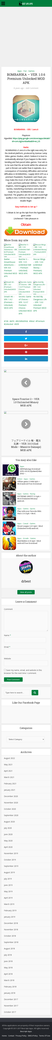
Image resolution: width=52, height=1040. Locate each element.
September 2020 (11, 815)
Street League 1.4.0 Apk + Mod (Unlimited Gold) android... (30, 527)
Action (19, 479)
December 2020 (11, 796)
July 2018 (8, 955)
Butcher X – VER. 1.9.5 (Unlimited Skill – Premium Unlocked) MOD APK (25, 266)
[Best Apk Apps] (26, 3)
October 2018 (10, 936)
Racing (32, 494)
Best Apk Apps (26, 1031)
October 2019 (10, 859)
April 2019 (8, 897)
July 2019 (8, 878)
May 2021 (8, 764)
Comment (8, 609)
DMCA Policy (33, 1035)
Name (7, 635)
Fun (25, 71)
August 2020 (9, 821)
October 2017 (10, 1012)
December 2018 (11, 923)
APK (12, 321)
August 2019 (9, 872)
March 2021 (9, 777)
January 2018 (9, 993)
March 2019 (9, 904)
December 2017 (11, 999)
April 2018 (8, 974)
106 (6, 321)
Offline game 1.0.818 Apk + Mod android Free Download (29, 482)
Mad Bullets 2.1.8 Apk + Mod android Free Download (29, 542)
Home (4, 1035)
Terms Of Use (44, 1035)
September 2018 (11, 942)
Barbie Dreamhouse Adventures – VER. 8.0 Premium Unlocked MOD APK (10, 267)
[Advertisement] (26, 34)
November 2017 (11, 1005)
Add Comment (32, 88)
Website (7, 658)
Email (7, 647)
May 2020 (8, 840)
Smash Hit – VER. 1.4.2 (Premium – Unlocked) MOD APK (9, 302)
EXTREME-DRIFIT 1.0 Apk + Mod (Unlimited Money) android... (29, 498)
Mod (32, 321)
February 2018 (10, 986)
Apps (19, 71)
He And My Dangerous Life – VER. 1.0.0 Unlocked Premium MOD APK (40, 303)
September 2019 (11, 866)
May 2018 (8, 967)
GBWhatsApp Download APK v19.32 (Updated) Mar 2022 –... (31, 471)
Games (31, 71)
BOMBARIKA (22, 321)
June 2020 (8, 834)
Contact (11, 1035)
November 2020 (11, 802)
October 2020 (10, 809)
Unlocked (9, 324)
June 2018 (8, 961)
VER (17, 324)
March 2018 (9, 980)
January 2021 (9, 790)
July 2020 (8, 828)
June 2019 (8, 885)
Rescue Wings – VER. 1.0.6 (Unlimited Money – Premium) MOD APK (39, 266)
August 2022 (9, 758)
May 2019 (8, 891)
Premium (41, 321)
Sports (32, 509)
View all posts (26, 592)
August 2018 (9, 948)
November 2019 (11, 853)
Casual (25, 523)
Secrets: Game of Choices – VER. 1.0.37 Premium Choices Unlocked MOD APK (25, 305)
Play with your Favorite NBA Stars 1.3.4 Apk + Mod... (29, 512)
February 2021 (10, 783)
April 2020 (8, 847)
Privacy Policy (21, 1035)
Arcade (26, 538)
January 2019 (9, 917)
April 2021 (8, 771)
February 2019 (10, 910)
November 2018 (11, 929)
